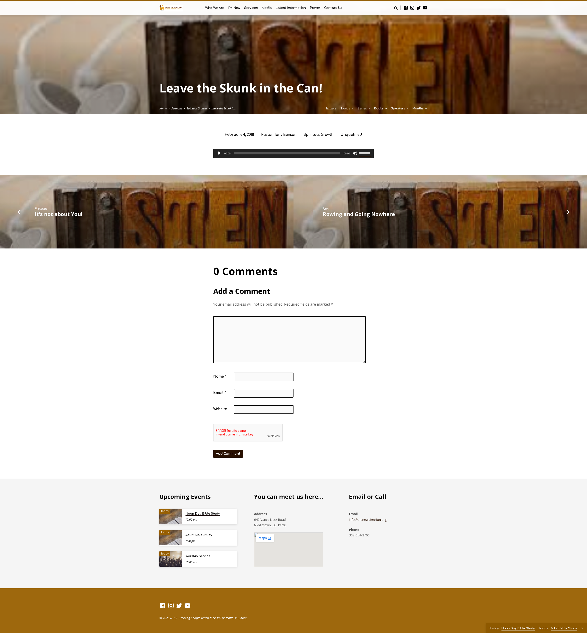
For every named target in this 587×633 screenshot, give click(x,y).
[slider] (365, 153)
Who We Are (214, 8)
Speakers (398, 108)
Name (219, 377)
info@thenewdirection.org (368, 519)
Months (418, 108)
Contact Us (333, 8)
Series (362, 108)
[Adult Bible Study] (170, 538)
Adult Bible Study (199, 535)
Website (220, 409)
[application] (293, 153)
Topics (346, 108)
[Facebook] (405, 7)
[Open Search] (396, 8)
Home (163, 108)
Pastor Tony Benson (278, 135)
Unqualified (351, 135)
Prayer (315, 8)
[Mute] (355, 153)
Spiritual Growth (197, 108)
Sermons (176, 108)
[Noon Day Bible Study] (170, 516)
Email (219, 393)
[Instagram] (412, 7)
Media (267, 8)
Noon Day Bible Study (203, 513)
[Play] (219, 153)
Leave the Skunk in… (223, 108)
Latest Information (291, 8)
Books (379, 108)
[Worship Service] (170, 559)
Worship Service (198, 556)
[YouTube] (425, 7)
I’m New (234, 8)
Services (251, 8)
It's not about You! (58, 214)
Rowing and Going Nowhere (359, 214)
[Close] (582, 628)
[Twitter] (418, 7)
